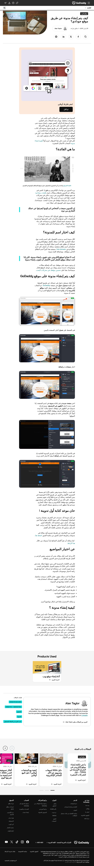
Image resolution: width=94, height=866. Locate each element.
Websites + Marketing (13, 707)
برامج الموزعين (43, 809)
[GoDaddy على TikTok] (17, 843)
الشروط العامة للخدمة (70, 862)
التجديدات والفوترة (24, 809)
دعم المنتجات (73, 803)
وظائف (87, 808)
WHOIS (54, 815)
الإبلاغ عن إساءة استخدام (71, 807)
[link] (78, 36)
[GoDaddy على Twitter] (11, 843)
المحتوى (19, 711)
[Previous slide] (12, 748)
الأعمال (34, 760)
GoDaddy (46, 285)
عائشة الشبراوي (67, 185)
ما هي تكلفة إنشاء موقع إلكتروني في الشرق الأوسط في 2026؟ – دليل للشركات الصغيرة (78, 769)
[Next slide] (5, 748)
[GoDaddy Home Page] (81, 842)
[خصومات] (17, 3)
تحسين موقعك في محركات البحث (48, 270)
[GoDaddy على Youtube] (6, 843)
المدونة (19, 716)
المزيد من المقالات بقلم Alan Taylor (76, 722)
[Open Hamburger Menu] (89, 3)
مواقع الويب (83, 13)
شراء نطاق (11, 803)
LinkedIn (84, 715)
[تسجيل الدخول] (9, 3)
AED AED (40, 842)
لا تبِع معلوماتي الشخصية (11, 860)
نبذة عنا (87, 805)
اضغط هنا (38, 535)
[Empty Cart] (5, 3)
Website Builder (15, 702)
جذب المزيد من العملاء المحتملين (12, 721)
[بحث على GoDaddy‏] (4, 7)
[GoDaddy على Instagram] (22, 843)
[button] (52, 790)
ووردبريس (11, 818)
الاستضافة (11, 821)
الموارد (75, 810)
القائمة (89, 8)
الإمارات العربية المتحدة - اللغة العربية (59, 842)
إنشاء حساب (25, 812)
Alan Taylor (58, 28)
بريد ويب (54, 812)
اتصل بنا (87, 812)
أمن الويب (11, 824)
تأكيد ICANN (53, 809)
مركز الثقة (86, 818)
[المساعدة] (13, 3)
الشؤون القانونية (85, 815)
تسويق (59, 760)
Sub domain (61, 249)
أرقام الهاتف (11, 831)
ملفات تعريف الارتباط (10, 851)
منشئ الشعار (10, 827)
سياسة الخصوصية (22, 851)
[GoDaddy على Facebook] (27, 843)
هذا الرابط (71, 543)
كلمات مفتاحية (40, 193)
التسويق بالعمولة (42, 812)
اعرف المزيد (82, 780)
